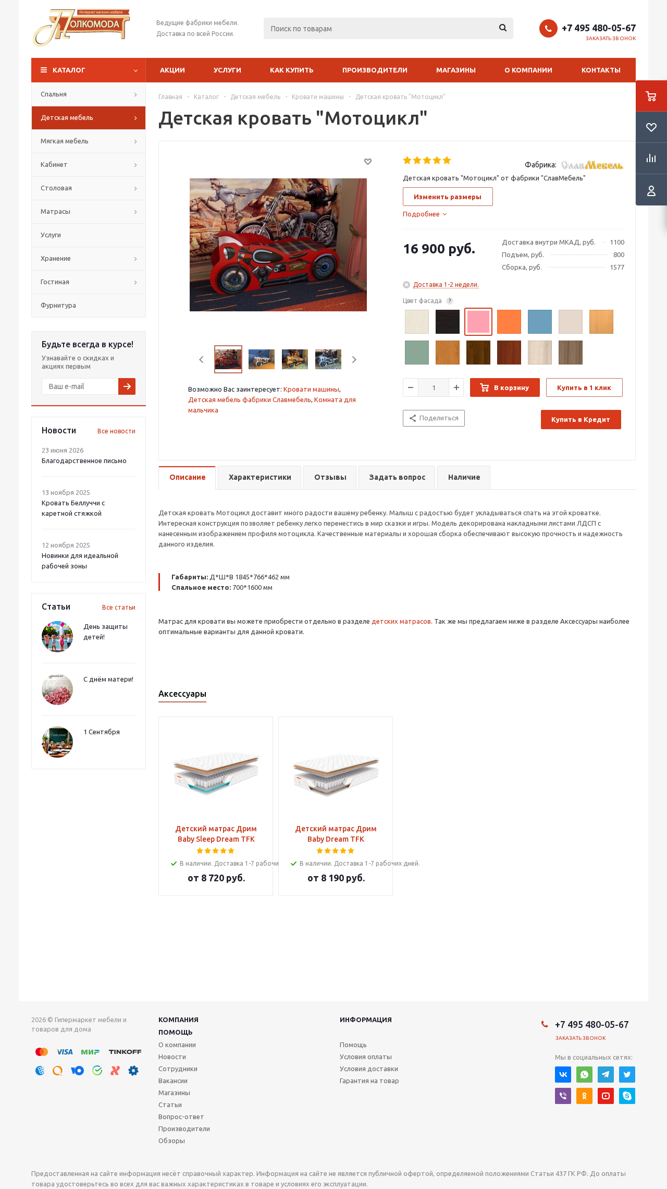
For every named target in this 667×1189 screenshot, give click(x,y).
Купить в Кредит (580, 419)
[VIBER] (563, 1096)
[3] (428, 160)
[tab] (425, 214)
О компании (528, 70)
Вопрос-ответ (181, 1116)
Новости (172, 1056)
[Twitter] (627, 1074)
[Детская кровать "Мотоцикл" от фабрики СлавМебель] (278, 244)
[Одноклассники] (584, 1096)
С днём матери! (108, 679)
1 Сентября (101, 731)
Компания (178, 1019)
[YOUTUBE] (606, 1096)
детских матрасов (401, 621)
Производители (374, 70)
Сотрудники (177, 1068)
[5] (447, 160)
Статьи (170, 1104)
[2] (418, 160)
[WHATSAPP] (584, 1074)
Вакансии (173, 1080)
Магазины (456, 70)
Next (354, 359)
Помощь (175, 1032)
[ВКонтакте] (563, 1074)
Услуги (227, 70)
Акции (172, 70)
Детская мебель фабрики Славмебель (249, 399)
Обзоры (171, 1140)
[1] (408, 160)
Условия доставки (369, 1068)
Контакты (601, 70)
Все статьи (118, 607)
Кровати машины (311, 389)
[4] (437, 160)
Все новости (116, 431)
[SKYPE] (627, 1096)
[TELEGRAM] (606, 1074)
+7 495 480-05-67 (599, 27)
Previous (201, 359)
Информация (366, 1019)
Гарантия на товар (369, 1080)
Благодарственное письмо (84, 460)
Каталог (69, 70)
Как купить (292, 70)
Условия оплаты (366, 1056)
